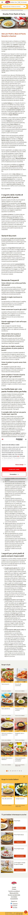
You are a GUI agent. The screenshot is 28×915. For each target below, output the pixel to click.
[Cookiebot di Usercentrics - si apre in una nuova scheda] (16, 439)
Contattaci (14, 897)
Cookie (14, 887)
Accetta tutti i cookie (14, 469)
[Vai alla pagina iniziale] (14, 883)
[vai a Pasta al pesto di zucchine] (20, 699)
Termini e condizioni (14, 891)
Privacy (14, 889)
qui (18, 456)
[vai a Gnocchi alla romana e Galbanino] (7, 748)
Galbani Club (14, 2)
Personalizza (13, 474)
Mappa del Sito (14, 893)
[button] (24, 776)
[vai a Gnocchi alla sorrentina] (20, 674)
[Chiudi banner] (25, 439)
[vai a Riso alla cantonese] (7, 789)
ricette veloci (5, 70)
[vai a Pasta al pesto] (7, 674)
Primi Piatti (9, 10)
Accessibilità (14, 898)
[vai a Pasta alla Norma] (7, 699)
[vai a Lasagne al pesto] (21, 789)
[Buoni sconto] (19, 2)
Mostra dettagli (19, 464)
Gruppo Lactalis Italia (14, 895)
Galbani (2, 10)
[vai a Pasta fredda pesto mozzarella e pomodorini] (20, 748)
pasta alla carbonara (12, 46)
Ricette (5, 10)
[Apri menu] (2, 2)
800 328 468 (19, 914)
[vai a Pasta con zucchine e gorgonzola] (7, 724)
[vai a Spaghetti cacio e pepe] (20, 724)
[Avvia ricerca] (23, 6)
